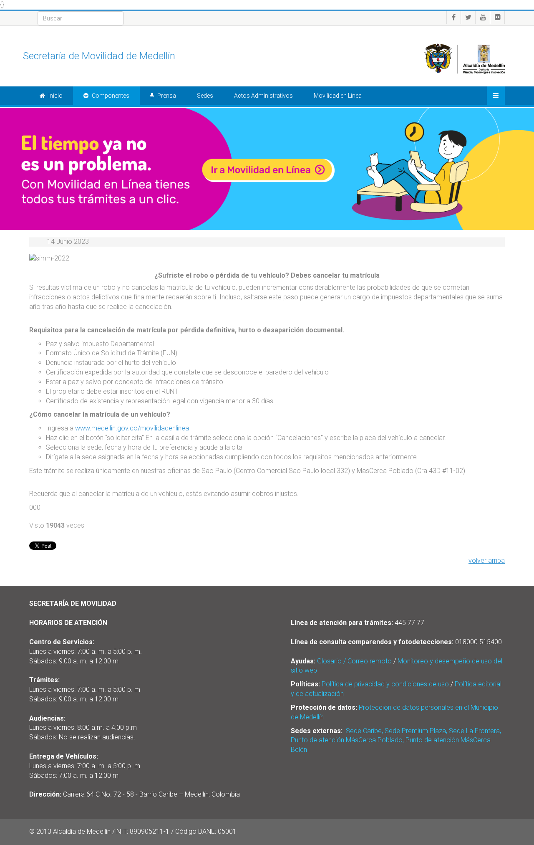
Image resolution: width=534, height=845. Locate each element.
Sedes (205, 95)
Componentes (110, 95)
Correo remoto (370, 661)
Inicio (55, 95)
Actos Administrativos (263, 95)
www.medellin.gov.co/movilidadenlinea (133, 428)
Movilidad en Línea (338, 95)
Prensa (166, 95)
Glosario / (332, 661)
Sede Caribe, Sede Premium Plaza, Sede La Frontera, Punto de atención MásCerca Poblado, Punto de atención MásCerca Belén (396, 740)
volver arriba (487, 560)
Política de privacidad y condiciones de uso (385, 684)
